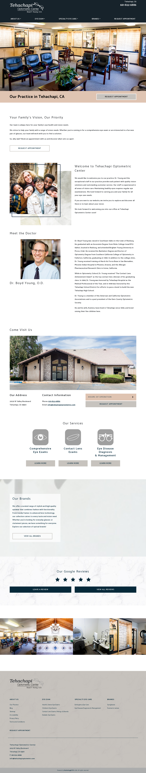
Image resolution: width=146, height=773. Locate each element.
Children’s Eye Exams (49, 708)
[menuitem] (16, 19)
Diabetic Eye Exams (48, 715)
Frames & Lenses (113, 708)
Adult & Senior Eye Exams (51, 704)
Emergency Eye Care (82, 704)
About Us (15, 18)
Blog (11, 708)
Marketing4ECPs (69, 770)
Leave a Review (40, 589)
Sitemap (12, 711)
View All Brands (32, 536)
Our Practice (14, 704)
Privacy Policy (14, 718)
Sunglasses (111, 704)
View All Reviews (105, 589)
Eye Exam (39, 18)
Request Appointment (124, 18)
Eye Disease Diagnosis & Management (88, 708)
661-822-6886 (128, 5)
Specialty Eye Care (68, 18)
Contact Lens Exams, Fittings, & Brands (55, 711)
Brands (95, 18)
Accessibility (14, 715)
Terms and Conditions (17, 722)
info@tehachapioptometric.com (61, 404)
